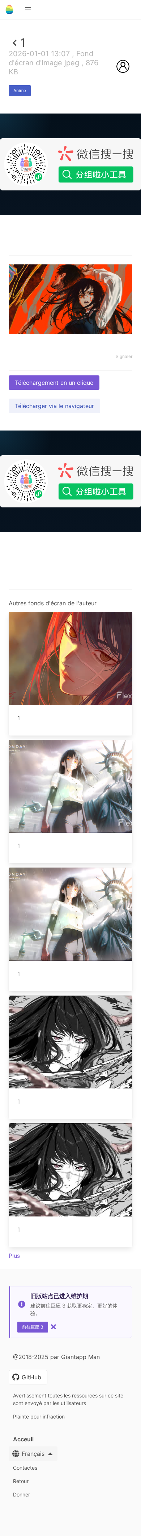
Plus (14, 1255)
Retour (21, 1481)
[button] (28, 9)
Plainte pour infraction (39, 1416)
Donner (21, 1494)
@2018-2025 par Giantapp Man (56, 1356)
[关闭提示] (53, 1327)
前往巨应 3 (32, 1327)
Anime (19, 90)
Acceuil (23, 1439)
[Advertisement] (70, 288)
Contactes (25, 1468)
